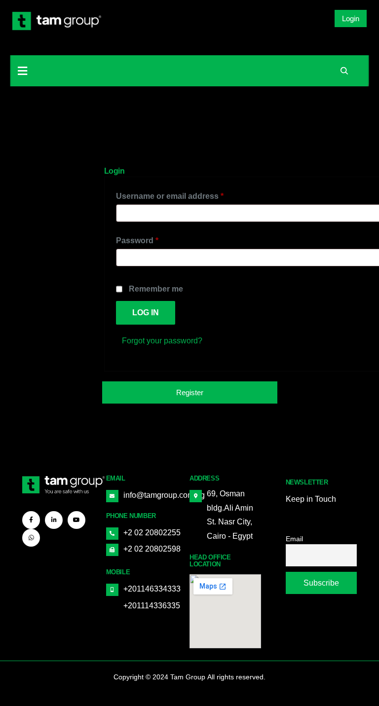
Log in (145, 312)
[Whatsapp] (31, 538)
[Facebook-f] (31, 520)
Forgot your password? (162, 340)
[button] (351, 18)
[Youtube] (76, 520)
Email (294, 539)
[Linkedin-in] (54, 520)
